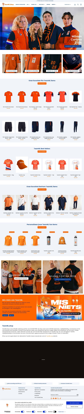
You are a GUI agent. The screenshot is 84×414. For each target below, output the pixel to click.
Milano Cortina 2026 (20, 4)
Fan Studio (41, 4)
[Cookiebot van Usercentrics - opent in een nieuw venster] (7, 412)
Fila (28, 4)
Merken (53, 4)
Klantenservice (21, 391)
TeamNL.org (49, 336)
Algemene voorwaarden (40, 389)
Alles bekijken (42, 83)
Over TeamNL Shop (39, 397)
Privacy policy (37, 391)
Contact (20, 393)
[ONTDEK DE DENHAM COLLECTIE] (63, 277)
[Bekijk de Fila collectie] (21, 277)
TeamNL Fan (33, 4)
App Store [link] (11, 315)
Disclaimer (37, 395)
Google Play (5, 315)
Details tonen (61, 411)
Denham (48, 4)
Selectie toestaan (74, 406)
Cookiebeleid (37, 393)
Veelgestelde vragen (22, 389)
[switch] (33, 412)
